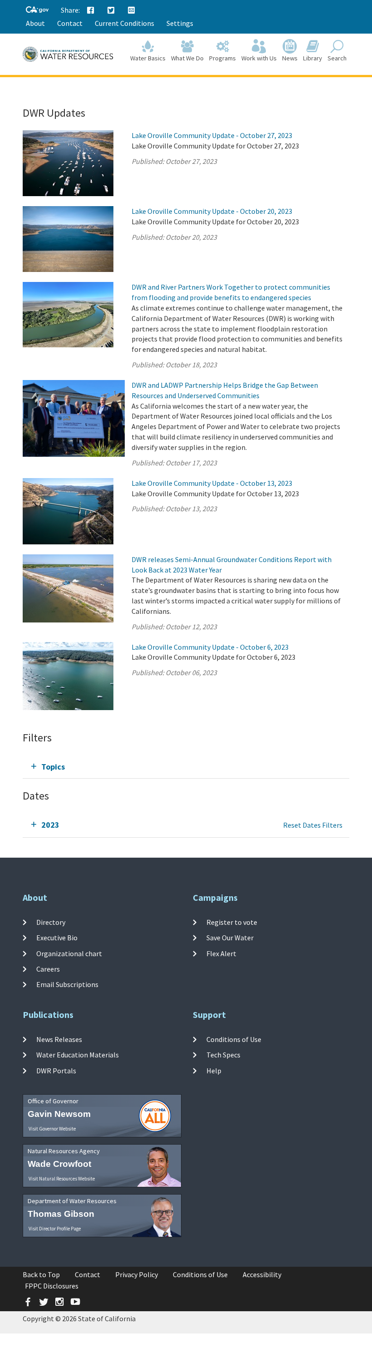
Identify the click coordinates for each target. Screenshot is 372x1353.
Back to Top (41, 1274)
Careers (48, 968)
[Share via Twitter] (111, 10)
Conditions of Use (233, 1039)
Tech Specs (223, 1054)
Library (312, 58)
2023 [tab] (50, 825)
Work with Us (259, 58)
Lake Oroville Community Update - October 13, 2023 (212, 483)
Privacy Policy (136, 1274)
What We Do (187, 58)
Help (213, 1070)
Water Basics (148, 58)
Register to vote (231, 922)
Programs (222, 58)
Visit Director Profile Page (55, 1228)
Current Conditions (124, 23)
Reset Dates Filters (313, 825)
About (35, 23)
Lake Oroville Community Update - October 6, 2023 (210, 647)
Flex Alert (221, 953)
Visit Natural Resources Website (62, 1178)
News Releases (59, 1039)
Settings (179, 23)
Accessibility (262, 1274)
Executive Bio (57, 937)
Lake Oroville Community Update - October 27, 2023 (212, 135)
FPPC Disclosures (51, 1285)
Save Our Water (230, 937)
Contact (70, 23)
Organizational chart (69, 953)
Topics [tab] (53, 766)
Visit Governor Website (52, 1129)
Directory (50, 922)
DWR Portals (56, 1070)
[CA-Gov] (37, 10)
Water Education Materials (77, 1054)
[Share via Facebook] (91, 10)
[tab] (186, 766)
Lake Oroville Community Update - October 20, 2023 (212, 211)
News (290, 58)
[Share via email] (131, 10)
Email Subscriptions (67, 984)
